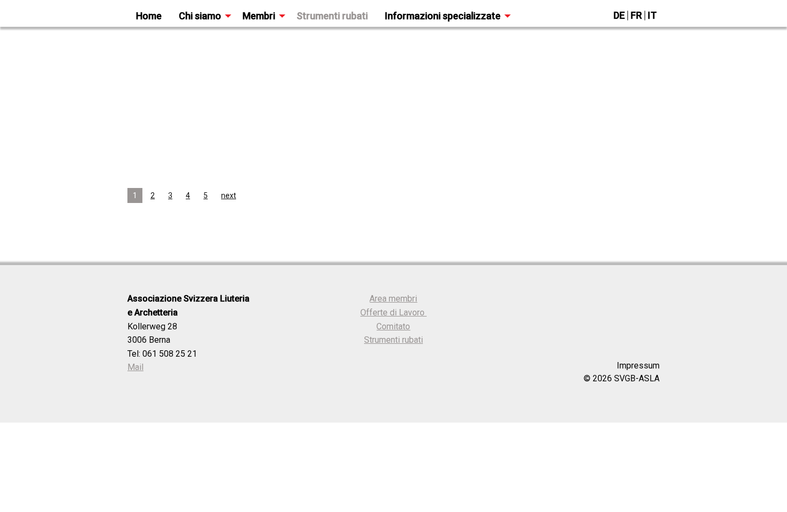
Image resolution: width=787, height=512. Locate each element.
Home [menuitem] (149, 15)
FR (636, 15)
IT (652, 15)
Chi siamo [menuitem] (200, 15)
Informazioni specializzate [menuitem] (443, 15)
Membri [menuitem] (259, 15)
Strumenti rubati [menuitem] (332, 15)
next (228, 195)
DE (619, 15)
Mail (135, 367)
